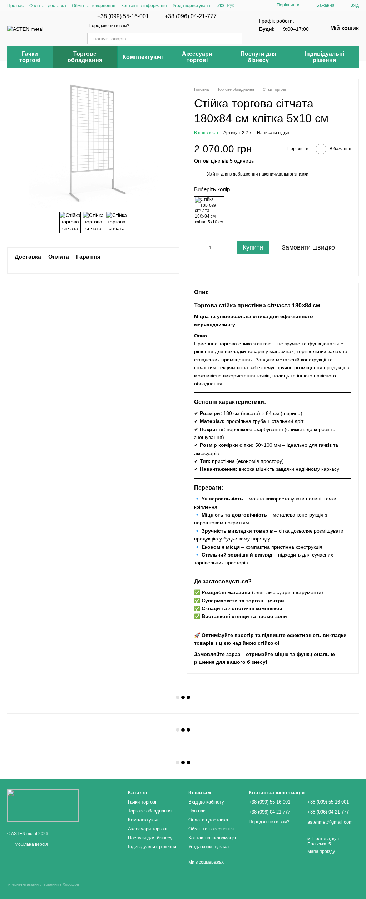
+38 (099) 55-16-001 (123, 16)
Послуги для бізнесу (258, 57)
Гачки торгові (29, 57)
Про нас (15, 5)
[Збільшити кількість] (222, 247)
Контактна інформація (144, 5)
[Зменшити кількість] (199, 247)
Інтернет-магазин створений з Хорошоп (43, 884)
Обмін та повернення (93, 5)
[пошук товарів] (236, 38)
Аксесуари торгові (197, 57)
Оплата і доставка (47, 5)
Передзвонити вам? (109, 25)
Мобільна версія (31, 844)
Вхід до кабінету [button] (206, 802)
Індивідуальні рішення (324, 57)
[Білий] (209, 211)
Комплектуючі (143, 57)
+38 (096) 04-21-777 (191, 16)
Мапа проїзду (321, 851)
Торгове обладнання (85, 57)
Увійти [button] (213, 174)
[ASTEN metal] (43, 805)
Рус (230, 5)
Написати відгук (273, 132)
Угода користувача (191, 5)
